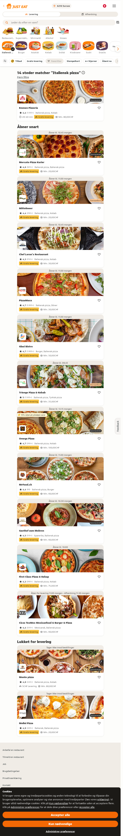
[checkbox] (8, 47)
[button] (15, 5)
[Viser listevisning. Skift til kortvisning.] (118, 22)
